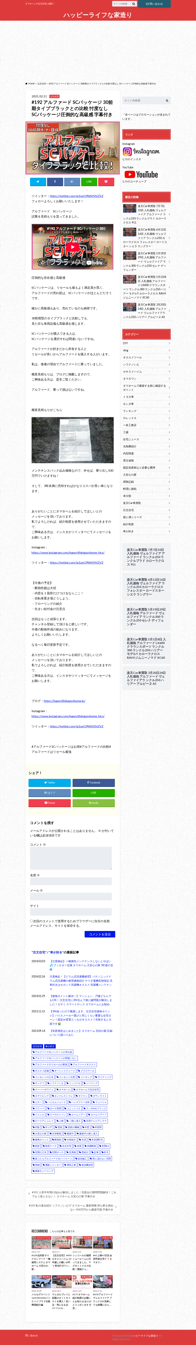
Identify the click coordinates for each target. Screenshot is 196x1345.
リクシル (39, 1114)
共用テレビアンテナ (96, 1120)
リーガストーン (58, 1114)
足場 (96, 1152)
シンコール (75, 1083)
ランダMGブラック (96, 1108)
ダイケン (82, 1095)
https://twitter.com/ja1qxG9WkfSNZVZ (76, 196)
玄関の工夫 (41, 1152)
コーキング (86, 1077)
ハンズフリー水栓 (80, 1102)
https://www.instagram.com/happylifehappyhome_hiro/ (68, 552)
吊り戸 (48, 1127)
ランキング (129, 410)
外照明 (98, 1127)
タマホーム (64, 1089)
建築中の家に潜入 (88, 1133)
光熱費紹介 (129, 446)
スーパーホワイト (44, 1089)
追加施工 (82, 1158)
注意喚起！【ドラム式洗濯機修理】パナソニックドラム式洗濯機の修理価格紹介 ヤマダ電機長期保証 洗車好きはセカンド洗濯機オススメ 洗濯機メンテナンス (81, 982)
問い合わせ (156, 3)
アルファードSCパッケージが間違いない (56, 1058)
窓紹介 (85, 1152)
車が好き (56, 952)
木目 (84, 1139)
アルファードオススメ (84, 1064)
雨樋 (37, 1164)
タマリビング (42, 1095)
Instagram (128, 143)
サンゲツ (39, 1083)
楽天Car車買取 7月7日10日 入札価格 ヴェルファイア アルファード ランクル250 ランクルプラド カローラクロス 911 (144, 214)
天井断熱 (56, 1133)
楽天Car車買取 (132, 503)
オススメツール (132, 357)
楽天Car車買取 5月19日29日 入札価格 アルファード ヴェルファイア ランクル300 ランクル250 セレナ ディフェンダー (144, 261)
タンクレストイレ (63, 1095)
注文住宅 (39, 952)
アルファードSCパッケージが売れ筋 (53, 1052)
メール (36, 890)
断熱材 (57, 1139)
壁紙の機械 (73, 1127)
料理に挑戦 (129, 488)
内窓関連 (128, 453)
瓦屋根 (72, 1152)
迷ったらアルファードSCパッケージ (53, 1158)
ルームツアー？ (99, 1114)
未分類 (127, 495)
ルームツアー (78, 1114)
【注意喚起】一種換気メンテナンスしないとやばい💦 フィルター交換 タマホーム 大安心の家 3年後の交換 (81, 965)
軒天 (106, 1152)
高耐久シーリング (44, 1171)
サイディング (104, 1077)
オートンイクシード (64, 1070)
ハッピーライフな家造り (98, 14)
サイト (34, 905)
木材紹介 (71, 1139)
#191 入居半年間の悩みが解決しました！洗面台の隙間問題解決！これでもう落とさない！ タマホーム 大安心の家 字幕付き (74, 1194)
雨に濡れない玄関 (101, 1158)
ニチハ (38, 1102)
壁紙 (60, 1127)
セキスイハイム (132, 371)
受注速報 (128, 460)
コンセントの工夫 (44, 1077)
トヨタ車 (128, 396)
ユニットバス (74, 1108)
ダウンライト (100, 1095)
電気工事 (71, 1164)
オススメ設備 (42, 1070)
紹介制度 (128, 524)
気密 (37, 1145)
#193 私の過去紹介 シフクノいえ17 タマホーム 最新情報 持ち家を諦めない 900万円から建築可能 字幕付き (71, 1207)
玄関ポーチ (58, 1152)
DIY (125, 343)
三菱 (125, 432)
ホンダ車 (128, 403)
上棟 (61, 1120)
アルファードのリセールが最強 (51, 1064)
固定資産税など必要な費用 (139, 467)
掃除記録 (128, 481)
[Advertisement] (98, 50)
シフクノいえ (57, 1083)
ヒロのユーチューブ (134, 181)
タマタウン (129, 378)
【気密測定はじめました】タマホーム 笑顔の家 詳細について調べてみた (81, 1033)
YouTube (127, 167)
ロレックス (129, 418)
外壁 (87, 1127)
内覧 (37, 1127)
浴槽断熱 (91, 1145)
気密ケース (51, 1145)
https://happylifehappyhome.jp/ (64, 701)
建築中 (70, 1133)
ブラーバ (39, 1108)
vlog (125, 350)
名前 (35, 875)
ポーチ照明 (55, 1108)
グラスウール (87, 1070)
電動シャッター (53, 1164)
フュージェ (101, 1102)
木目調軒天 (97, 1139)
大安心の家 (41, 1133)
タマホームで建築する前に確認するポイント (144, 387)
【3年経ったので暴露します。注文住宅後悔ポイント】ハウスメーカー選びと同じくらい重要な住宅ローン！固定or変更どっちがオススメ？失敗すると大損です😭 (80, 1017)
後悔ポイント (42, 1139)
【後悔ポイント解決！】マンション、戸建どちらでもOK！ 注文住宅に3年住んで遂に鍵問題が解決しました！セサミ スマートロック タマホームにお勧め (81, 1000)
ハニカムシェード (56, 1102)
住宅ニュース (131, 439)
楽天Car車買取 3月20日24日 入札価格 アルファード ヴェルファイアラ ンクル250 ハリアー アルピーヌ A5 (144, 311)
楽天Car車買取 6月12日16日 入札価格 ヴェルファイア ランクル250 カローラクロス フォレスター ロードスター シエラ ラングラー (145, 238)
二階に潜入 (75, 1120)
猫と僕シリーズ (132, 517)
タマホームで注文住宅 (87, 1089)
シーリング (92, 1083)
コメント (38, 844)
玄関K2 (105, 1145)
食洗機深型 (87, 1164)
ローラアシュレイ (44, 1120)
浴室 (79, 1145)
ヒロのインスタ (131, 159)
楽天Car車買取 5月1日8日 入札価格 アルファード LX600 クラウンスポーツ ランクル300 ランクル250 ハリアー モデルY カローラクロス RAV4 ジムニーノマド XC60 (144, 287)
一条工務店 (129, 425)
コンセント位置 (67, 1077)
